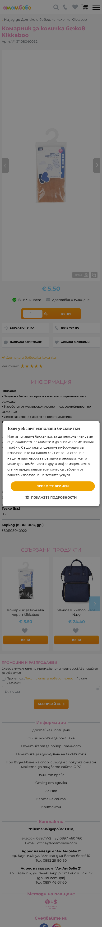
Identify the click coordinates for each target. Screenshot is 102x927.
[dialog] (51, 463)
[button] (51, 497)
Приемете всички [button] (53, 486)
